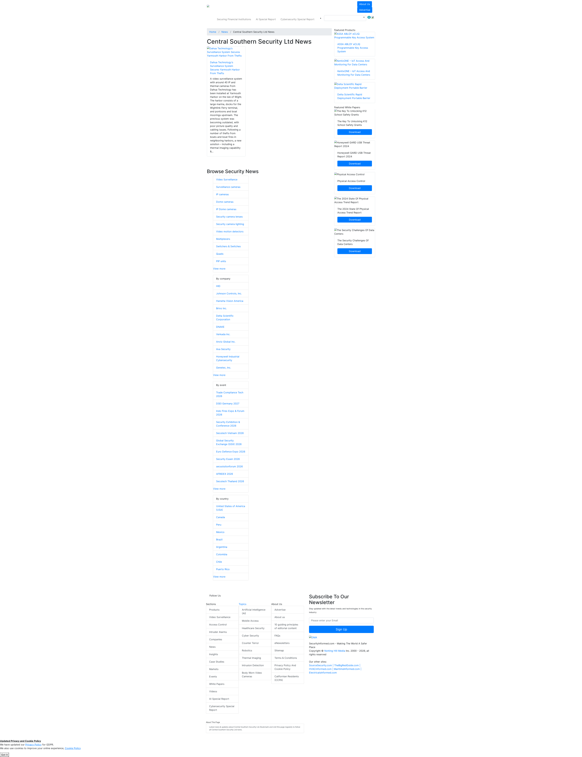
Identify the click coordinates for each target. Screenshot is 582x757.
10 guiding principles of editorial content (286, 626)
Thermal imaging (251, 657)
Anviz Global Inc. (225, 341)
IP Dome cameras (226, 209)
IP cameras (222, 194)
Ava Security (223, 349)
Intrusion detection (253, 665)
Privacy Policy (33, 744)
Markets (213, 669)
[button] (249, 7)
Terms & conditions (285, 657)
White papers (216, 683)
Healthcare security (253, 628)
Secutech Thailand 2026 (230, 481)
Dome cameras (224, 201)
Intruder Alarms (218, 631)
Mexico (220, 532)
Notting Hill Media (334, 650)
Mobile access (250, 620)
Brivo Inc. (221, 308)
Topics (242, 604)
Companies (215, 639)
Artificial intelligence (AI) (253, 611)
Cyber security (250, 635)
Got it (4, 754)
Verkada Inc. (223, 334)
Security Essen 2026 (228, 459)
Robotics (247, 650)
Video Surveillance (226, 179)
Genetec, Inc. (223, 367)
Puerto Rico (223, 569)
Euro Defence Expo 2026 (230, 451)
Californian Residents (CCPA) (286, 678)
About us (364, 4)
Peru (218, 524)
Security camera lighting (230, 224)
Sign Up (341, 629)
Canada (220, 517)
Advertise (364, 9)
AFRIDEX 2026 (224, 473)
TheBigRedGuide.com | (347, 665)
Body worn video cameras (252, 674)
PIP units (221, 261)
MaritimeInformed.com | (347, 668)
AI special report (266, 19)
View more (219, 268)
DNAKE (220, 326)
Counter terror (250, 643)
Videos (213, 691)
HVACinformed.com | (321, 668)
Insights (213, 654)
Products (214, 609)
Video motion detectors (229, 231)
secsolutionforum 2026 (229, 466)
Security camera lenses (229, 216)
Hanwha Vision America (229, 300)
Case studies (216, 661)
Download (355, 132)
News (212, 646)
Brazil (219, 539)
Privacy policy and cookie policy (285, 667)
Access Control (218, 624)
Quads (219, 253)
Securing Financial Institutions (234, 19)
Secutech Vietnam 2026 (230, 433)
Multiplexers (223, 238)
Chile (219, 561)
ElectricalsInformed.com (323, 672)
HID (218, 286)
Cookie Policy (73, 748)
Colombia (221, 554)
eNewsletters (281, 643)
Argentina (221, 546)
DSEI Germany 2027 (227, 403)
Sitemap (279, 650)
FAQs (277, 635)
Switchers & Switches (228, 246)
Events (213, 676)
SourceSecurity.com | (321, 665)
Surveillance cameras (228, 186)
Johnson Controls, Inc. (229, 293)
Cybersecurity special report (297, 19)
